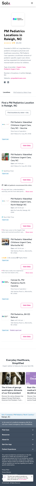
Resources (6, 435)
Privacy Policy (5, 470)
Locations (6, 92)
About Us (5, 439)
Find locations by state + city (18, 113)
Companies (9, 415)
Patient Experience (9, 449)
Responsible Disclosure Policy (10, 474)
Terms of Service (6, 472)
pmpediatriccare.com (18, 78)
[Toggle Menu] (31, 3)
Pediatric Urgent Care (12, 69)
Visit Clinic (27, 146)
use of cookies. (23, 479)
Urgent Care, (21, 67)
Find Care (5, 430)
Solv (3, 415)
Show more (29, 191)
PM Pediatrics (18, 415)
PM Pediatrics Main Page (22, 92)
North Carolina (28, 415)
